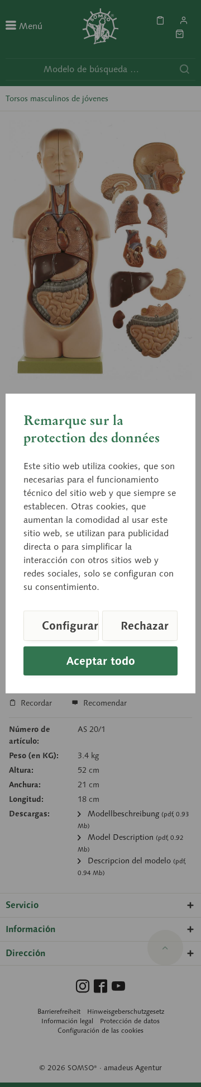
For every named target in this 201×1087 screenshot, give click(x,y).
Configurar (70, 625)
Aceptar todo (100, 661)
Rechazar (145, 625)
